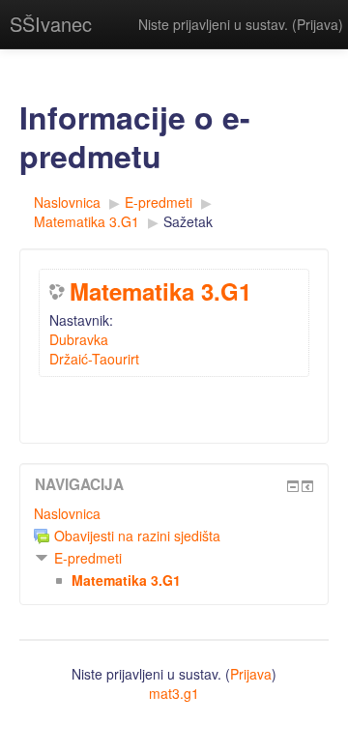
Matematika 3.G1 (160, 291)
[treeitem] (174, 513)
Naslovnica (67, 513)
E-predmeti (88, 557)
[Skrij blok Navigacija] (293, 486)
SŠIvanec (51, 24)
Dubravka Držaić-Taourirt (94, 349)
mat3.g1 (174, 693)
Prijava (317, 24)
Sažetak (188, 221)
